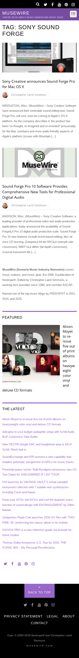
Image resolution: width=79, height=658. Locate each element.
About (69, 616)
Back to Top (39, 592)
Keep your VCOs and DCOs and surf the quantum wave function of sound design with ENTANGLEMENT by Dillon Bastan (38, 504)
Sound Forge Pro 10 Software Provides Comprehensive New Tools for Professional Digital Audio (38, 192)
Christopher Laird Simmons (28, 95)
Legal (52, 616)
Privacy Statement (23, 616)
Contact (39, 623)
